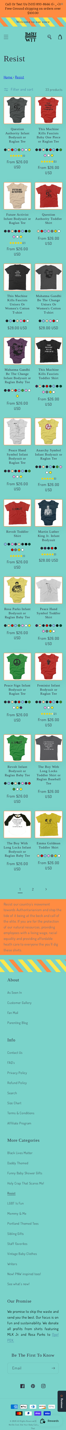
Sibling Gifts (15, 1233)
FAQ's (11, 1062)
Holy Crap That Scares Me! (25, 1183)
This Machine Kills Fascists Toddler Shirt (48, 374)
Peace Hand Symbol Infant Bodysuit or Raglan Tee (17, 456)
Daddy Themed (17, 1163)
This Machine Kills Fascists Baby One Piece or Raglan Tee (48, 135)
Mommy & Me (16, 1213)
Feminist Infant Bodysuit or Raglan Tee (48, 689)
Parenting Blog (17, 1022)
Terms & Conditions (20, 1113)
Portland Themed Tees (23, 1223)
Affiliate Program (19, 1123)
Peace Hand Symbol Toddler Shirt (48, 613)
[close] (62, 4)
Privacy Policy (17, 1073)
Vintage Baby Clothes (22, 1253)
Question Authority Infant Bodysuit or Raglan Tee (17, 135)
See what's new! (18, 1284)
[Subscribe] (53, 1368)
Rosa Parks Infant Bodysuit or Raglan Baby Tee (17, 613)
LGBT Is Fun (15, 1203)
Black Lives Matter (20, 1153)
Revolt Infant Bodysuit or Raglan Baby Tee (17, 771)
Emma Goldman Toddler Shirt (48, 845)
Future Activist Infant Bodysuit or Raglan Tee (17, 219)
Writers (12, 1264)
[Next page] (46, 889)
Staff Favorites (17, 1243)
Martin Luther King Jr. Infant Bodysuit (49, 536)
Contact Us (15, 1052)
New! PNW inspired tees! (24, 1274)
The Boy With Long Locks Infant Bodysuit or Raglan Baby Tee (17, 849)
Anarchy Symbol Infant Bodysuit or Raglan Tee (48, 454)
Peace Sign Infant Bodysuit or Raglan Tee (17, 689)
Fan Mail (12, 1012)
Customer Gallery (19, 1002)
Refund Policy (17, 1083)
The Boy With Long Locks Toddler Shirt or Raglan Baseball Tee (49, 775)
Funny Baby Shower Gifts (24, 1173)
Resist (11, 1193)
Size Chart (14, 1103)
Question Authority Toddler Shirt (48, 219)
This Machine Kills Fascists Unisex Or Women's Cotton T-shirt (17, 304)
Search (12, 1093)
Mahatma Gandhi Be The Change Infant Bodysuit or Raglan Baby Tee (17, 376)
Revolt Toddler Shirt (17, 534)
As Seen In (14, 992)
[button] (6, 37)
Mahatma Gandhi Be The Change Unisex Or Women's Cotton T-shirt (48, 304)
